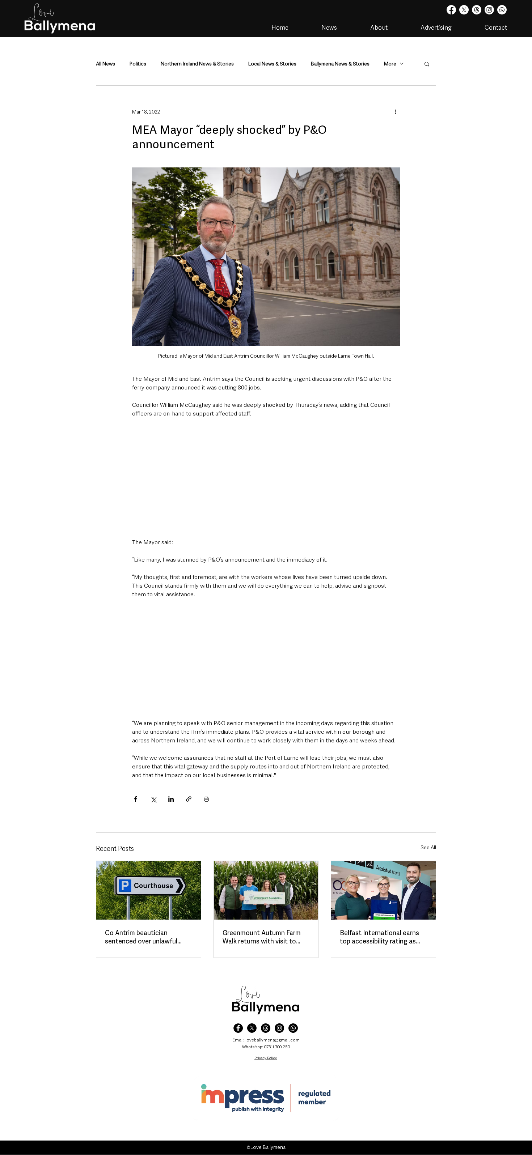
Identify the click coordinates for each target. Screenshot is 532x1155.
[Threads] (476, 9)
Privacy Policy (265, 1058)
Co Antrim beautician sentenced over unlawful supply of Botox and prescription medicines (141, 937)
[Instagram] (489, 9)
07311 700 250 (277, 1047)
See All (428, 847)
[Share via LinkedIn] (171, 799)
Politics (138, 64)
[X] (464, 9)
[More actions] (395, 111)
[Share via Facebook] (135, 799)
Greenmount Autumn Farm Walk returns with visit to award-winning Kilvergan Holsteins (262, 937)
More (390, 64)
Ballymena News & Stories (340, 64)
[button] (426, 64)
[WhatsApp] (293, 1028)
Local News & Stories (272, 64)
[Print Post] (206, 799)
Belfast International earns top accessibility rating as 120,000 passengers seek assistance (379, 937)
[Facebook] (451, 9)
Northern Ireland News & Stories (197, 64)
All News (105, 64)
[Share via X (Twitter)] (153, 799)
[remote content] (266, 478)
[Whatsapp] (502, 9)
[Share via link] (188, 799)
